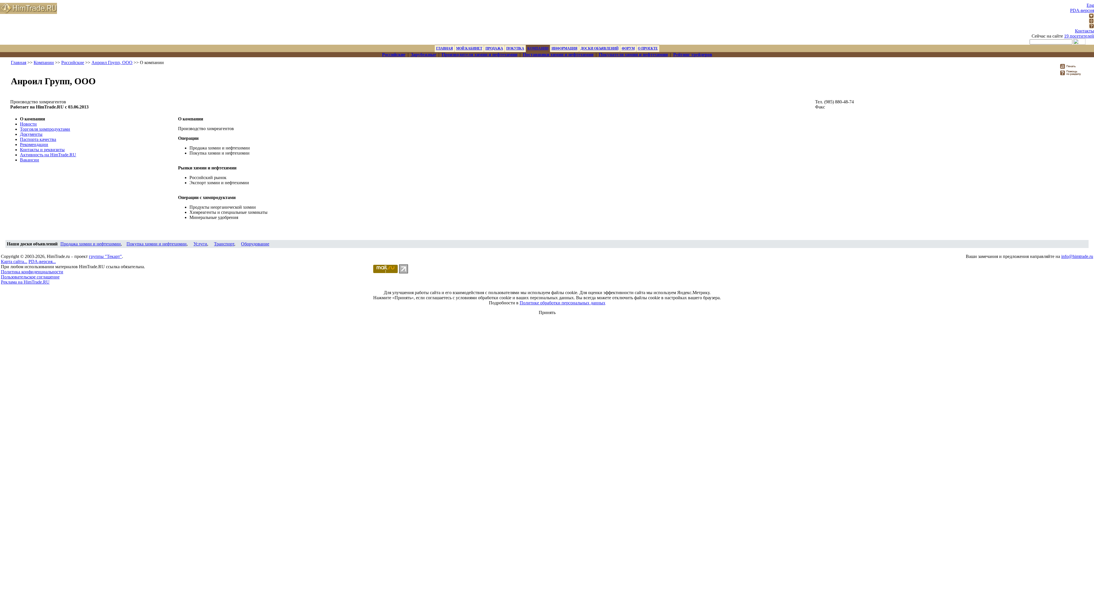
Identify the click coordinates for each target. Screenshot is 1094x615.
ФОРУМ (628, 48)
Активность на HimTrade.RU (48, 154)
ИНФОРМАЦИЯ (564, 48)
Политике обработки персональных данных (562, 302)
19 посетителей (1079, 36)
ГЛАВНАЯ (444, 48)
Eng (1090, 5)
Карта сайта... (14, 261)
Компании (44, 62)
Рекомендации (34, 144)
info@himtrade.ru (1077, 256)
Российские (72, 62)
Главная (18, 62)
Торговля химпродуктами (45, 129)
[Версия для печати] (1071, 67)
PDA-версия (1082, 10)
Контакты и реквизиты (42, 149)
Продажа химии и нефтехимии (90, 243)
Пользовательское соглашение (30, 276)
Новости (28, 124)
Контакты (1084, 30)
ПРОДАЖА (494, 48)
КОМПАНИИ (537, 48)
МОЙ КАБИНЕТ (469, 48)
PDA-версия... (42, 261)
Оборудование (255, 243)
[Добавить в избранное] (1091, 16)
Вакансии (29, 159)
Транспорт (224, 243)
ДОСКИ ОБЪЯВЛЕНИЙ (600, 48)
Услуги (200, 243)
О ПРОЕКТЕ (648, 48)
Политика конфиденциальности (32, 271)
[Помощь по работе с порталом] (1091, 26)
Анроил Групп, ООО (111, 62)
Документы (31, 134)
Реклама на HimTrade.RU (25, 282)
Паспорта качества (38, 139)
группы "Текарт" (105, 256)
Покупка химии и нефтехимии (156, 243)
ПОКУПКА (515, 48)
